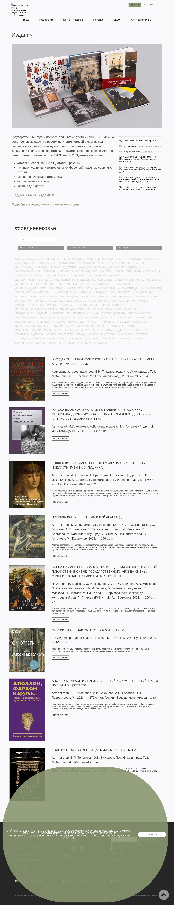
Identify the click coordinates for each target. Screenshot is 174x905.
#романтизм (76, 321)
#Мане (152, 296)
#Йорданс (100, 292)
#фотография (57, 338)
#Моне (143, 300)
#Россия (94, 321)
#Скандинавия (64, 326)
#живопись (57, 288)
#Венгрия (49, 271)
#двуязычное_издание (102, 275)
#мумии (51, 305)
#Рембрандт (125, 317)
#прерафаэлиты (139, 313)
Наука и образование (140, 20)
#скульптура (85, 326)
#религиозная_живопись (57, 317)
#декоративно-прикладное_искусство (42, 279)
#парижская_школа (70, 309)
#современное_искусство (34, 330)
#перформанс (111, 309)
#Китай (52, 296)
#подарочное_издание (31, 313)
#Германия (133, 271)
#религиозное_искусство (96, 317)
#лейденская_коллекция (128, 296)
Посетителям (46, 20)
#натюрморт (69, 305)
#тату (146, 330)
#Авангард (151, 258)
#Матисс (40, 300)
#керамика (37, 296)
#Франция (76, 338)
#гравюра (21, 275)
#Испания (154, 288)
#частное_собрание (99, 338)
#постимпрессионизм (82, 313)
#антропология (62, 263)
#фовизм (38, 338)
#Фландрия (22, 338)
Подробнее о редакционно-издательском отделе (45, 204)
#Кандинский (143, 292)
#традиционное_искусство (95, 334)
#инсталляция (105, 288)
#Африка (125, 263)
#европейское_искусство (111, 284)
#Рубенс (108, 321)
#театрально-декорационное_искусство (44, 334)
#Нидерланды (89, 305)
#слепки (102, 326)
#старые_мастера (118, 330)
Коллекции (98, 20)
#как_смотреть (120, 292)
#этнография (24, 342)
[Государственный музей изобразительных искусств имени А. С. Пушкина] (19, 15)
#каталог (21, 296)
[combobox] (41, 248)
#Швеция (122, 338)
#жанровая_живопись (30, 288)
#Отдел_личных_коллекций (34, 309)
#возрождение (86, 271)
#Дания (78, 275)
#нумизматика (112, 305)
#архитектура (107, 263)
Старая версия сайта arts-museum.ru (145, 895)
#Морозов (22, 305)
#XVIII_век (93, 258)
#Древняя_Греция (77, 284)
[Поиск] (125, 5)
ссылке (71, 838)
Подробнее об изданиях (33, 195)
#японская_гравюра (92, 342)
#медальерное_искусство (67, 300)
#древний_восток (149, 279)
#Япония (69, 342)
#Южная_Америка (48, 342)
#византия (65, 271)
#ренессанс (145, 317)
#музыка (38, 305)
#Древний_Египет (27, 284)
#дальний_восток (58, 275)
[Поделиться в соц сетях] (159, 5)
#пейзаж (93, 309)
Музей (26, 20)
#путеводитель (25, 317)
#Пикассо (130, 309)
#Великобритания (27, 271)
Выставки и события (73, 20)
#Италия (85, 292)
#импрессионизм (80, 288)
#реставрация (24, 321)
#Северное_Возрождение (33, 326)
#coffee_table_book (29, 258)
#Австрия (21, 263)
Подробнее (60, 393)
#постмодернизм (112, 313)
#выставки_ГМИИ (111, 271)
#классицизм (68, 296)
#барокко (140, 263)
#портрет (56, 313)
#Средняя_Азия (92, 330)
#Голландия (151, 271)
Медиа (117, 20)
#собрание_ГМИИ (123, 326)
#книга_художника (94, 296)
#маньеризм (23, 300)
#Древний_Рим (52, 284)
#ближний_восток (64, 267)
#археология (85, 263)
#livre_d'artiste (58, 258)
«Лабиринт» (147, 151)
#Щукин (136, 338)
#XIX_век (78, 258)
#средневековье (67, 330)
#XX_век (107, 258)
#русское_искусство (132, 321)
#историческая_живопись (33, 292)
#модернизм (127, 300)
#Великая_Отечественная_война (117, 267)
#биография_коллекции (31, 267)
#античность (39, 263)
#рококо (59, 321)
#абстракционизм (128, 258)
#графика (37, 275)
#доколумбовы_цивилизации (112, 279)
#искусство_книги (131, 288)
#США (136, 330)
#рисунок (43, 321)
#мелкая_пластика (102, 300)
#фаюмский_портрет (133, 334)
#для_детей (80, 279)
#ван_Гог (85, 267)
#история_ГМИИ (66, 292)
